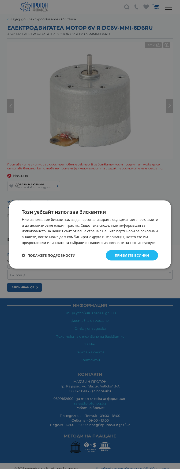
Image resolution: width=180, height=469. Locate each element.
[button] (48, 255)
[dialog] (90, 234)
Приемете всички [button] (132, 255)
